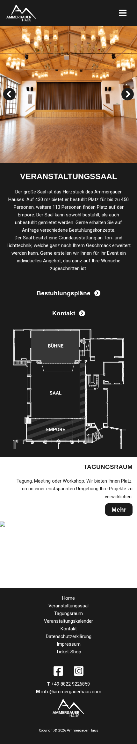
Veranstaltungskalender (68, 621)
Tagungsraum (68, 613)
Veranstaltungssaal (68, 606)
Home (68, 598)
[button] (9, 94)
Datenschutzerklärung (68, 636)
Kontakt (69, 629)
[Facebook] (58, 670)
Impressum (69, 644)
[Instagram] (78, 670)
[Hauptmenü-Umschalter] (123, 13)
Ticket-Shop (68, 652)
